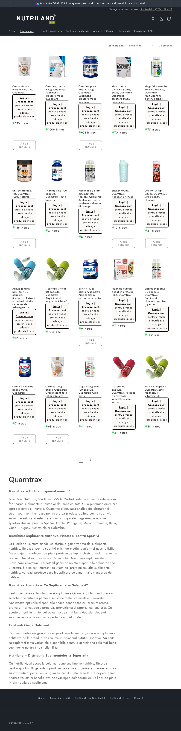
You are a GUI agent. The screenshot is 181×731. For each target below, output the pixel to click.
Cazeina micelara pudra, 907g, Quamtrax (23, 389)
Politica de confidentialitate (90, 698)
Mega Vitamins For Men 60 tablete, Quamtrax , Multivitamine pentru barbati (156, 92)
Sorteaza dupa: (117, 45)
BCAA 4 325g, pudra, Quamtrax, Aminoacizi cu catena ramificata (89, 293)
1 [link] (81, 460)
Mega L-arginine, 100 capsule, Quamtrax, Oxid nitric (88, 391)
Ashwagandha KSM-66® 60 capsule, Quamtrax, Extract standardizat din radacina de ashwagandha (24, 298)
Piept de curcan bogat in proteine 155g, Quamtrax (123, 291)
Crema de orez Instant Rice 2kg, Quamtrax (22, 89)
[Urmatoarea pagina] (100, 460)
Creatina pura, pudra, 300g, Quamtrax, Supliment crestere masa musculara (87, 94)
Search (42, 698)
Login (23, 98)
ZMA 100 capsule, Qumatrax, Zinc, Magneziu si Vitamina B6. (156, 391)
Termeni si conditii (60, 698)
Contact (138, 698)
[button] (28, 31)
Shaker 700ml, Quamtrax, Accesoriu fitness (122, 193)
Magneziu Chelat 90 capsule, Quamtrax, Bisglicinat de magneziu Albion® (56, 295)
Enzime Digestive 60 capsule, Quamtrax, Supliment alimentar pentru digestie (155, 296)
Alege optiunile (24, 145)
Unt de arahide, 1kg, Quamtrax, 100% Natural (22, 193)
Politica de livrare (120, 698)
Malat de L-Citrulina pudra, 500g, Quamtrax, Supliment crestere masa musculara (122, 94)
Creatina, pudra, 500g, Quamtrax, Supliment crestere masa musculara (55, 92)
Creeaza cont (24, 101)
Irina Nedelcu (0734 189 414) (156, 9)
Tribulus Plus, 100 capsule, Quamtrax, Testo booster (56, 195)
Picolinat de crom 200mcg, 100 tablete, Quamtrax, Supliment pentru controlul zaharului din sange (90, 198)
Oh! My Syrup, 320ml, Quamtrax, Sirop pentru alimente (156, 195)
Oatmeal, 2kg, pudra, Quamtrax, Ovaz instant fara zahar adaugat (56, 391)
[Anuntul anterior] (10, 3)
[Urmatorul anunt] (171, 3)
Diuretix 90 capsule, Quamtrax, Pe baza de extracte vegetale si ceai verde (123, 394)
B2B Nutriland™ (25, 722)
